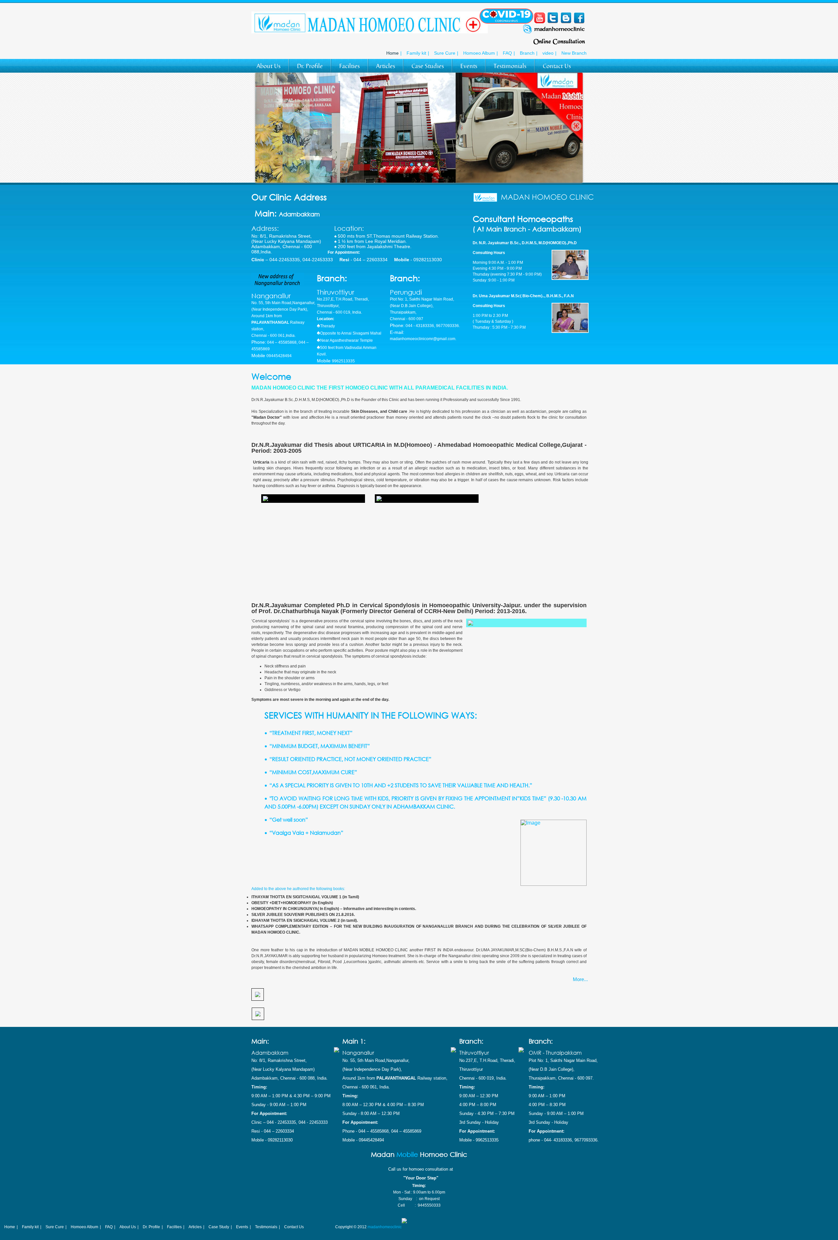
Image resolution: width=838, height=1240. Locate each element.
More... (580, 979)
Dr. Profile (310, 66)
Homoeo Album (479, 53)
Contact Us (557, 66)
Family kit (416, 53)
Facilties (349, 66)
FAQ (507, 53)
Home (392, 53)
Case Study (219, 1227)
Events (468, 66)
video (548, 53)
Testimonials (510, 66)
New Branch (574, 53)
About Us (269, 66)
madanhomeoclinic (385, 1227)
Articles (385, 66)
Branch (527, 53)
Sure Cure (444, 53)
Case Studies (427, 66)
